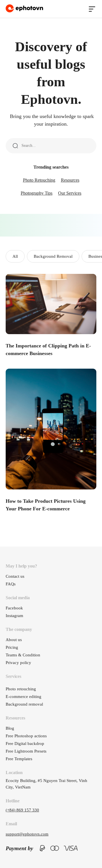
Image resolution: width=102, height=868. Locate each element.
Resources (70, 180)
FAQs (11, 584)
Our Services (69, 193)
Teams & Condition (23, 655)
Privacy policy (18, 662)
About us (14, 639)
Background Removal (53, 256)
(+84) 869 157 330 (22, 810)
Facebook (14, 608)
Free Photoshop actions (26, 736)
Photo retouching (21, 689)
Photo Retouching (39, 180)
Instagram (14, 615)
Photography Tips (36, 193)
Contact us (15, 576)
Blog (10, 728)
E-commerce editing (23, 696)
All (15, 256)
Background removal (24, 704)
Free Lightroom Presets (26, 751)
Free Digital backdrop (25, 743)
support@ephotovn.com (27, 834)
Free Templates (19, 759)
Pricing (12, 647)
